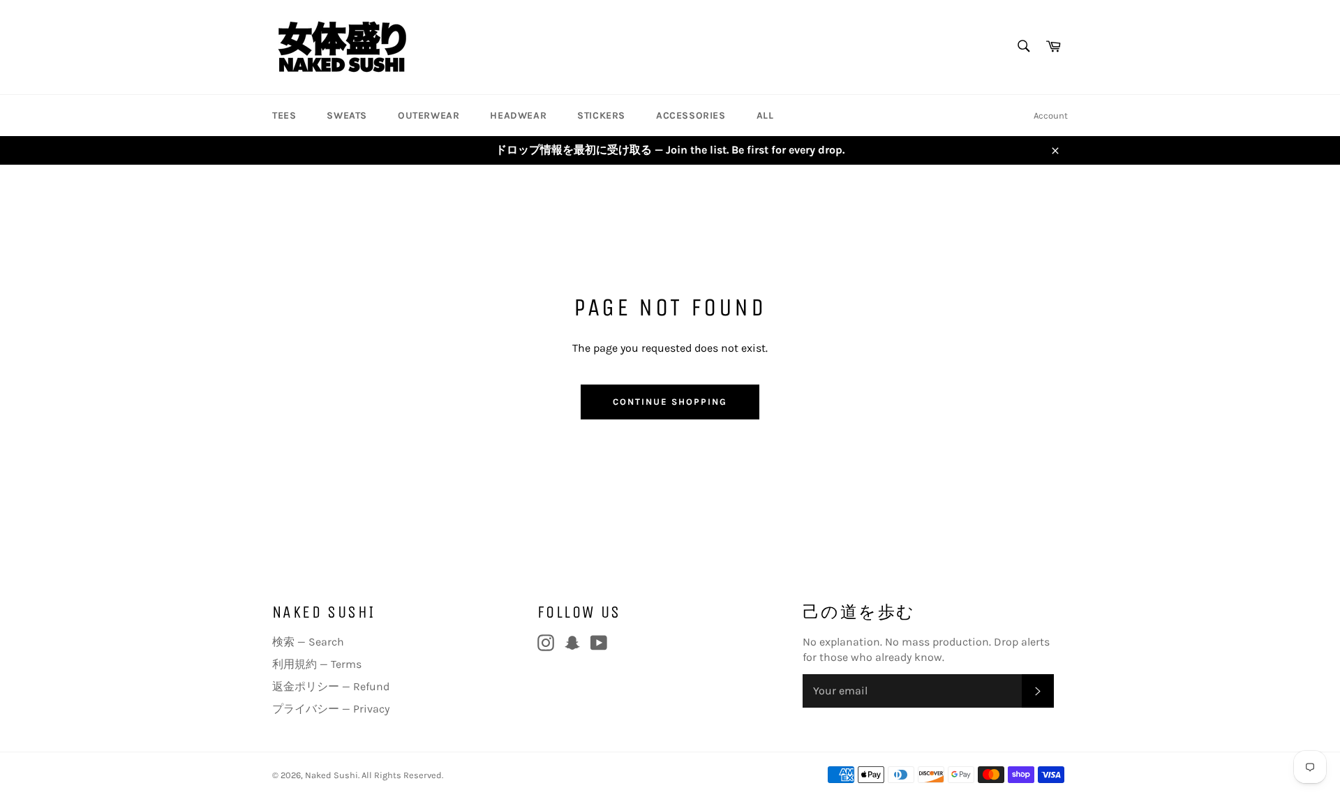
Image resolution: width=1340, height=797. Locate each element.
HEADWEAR (518, 115)
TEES (284, 115)
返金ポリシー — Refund (330, 686)
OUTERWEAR (428, 115)
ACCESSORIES (691, 115)
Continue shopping (670, 401)
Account (1051, 115)
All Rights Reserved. (402, 775)
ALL (765, 115)
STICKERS (601, 115)
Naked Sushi (331, 775)
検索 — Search (308, 641)
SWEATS (347, 115)
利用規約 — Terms (317, 664)
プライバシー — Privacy (330, 708)
